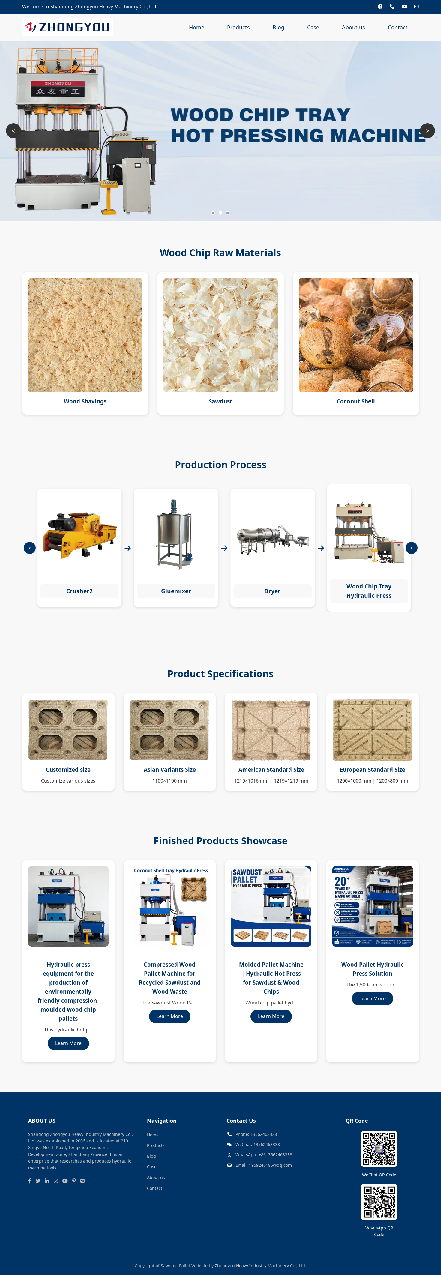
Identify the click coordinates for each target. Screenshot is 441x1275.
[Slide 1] (213, 213)
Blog (278, 27)
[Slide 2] (220, 213)
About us (353, 27)
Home (196, 27)
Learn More (68, 1043)
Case (313, 27)
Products (238, 27)
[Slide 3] (228, 213)
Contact (398, 27)
